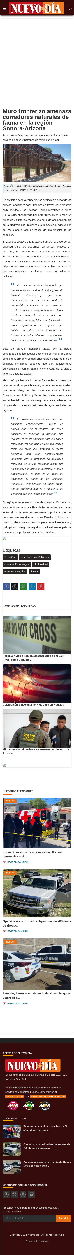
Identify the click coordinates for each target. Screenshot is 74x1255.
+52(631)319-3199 (14, 1096)
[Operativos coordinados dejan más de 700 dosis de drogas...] (12, 1149)
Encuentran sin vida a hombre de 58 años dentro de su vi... (45, 1128)
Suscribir (64, 1218)
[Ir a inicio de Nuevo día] (33, 1070)
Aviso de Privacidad (37, 1241)
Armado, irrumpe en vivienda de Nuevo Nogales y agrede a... (47, 1164)
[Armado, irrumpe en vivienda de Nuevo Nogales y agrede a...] (12, 1167)
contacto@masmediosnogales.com (48, 1096)
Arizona (67, 186)
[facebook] (6, 1194)
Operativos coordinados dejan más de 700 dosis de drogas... (46, 1146)
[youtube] (31, 1194)
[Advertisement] (37, 57)
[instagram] (23, 1194)
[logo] (36, 8)
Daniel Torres (23, 186)
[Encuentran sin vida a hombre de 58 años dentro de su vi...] (12, 1131)
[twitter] (14, 1194)
